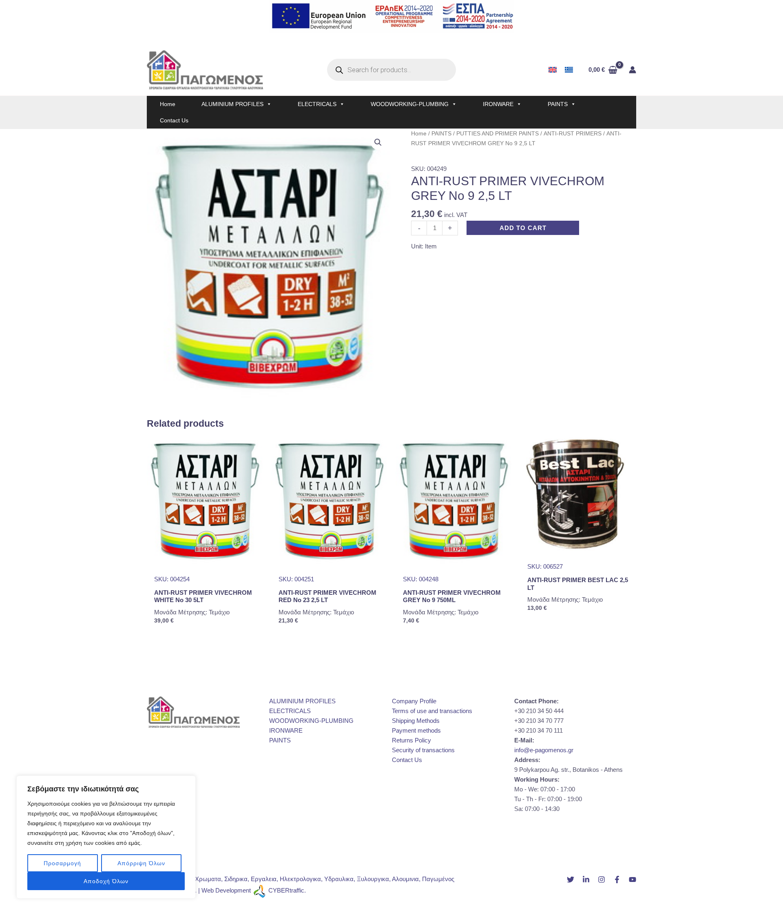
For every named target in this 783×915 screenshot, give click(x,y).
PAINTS (558, 104)
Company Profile (414, 701)
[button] (378, 142)
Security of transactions (423, 750)
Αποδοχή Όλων (106, 881)
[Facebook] (617, 879)
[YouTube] (632, 879)
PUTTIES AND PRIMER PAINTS (497, 134)
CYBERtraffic (286, 890)
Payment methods (416, 730)
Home (167, 104)
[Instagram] (601, 879)
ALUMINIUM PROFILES (232, 104)
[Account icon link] (632, 69)
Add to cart (523, 227)
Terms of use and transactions (432, 710)
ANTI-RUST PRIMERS (573, 134)
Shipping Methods (416, 720)
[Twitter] (570, 879)
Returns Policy (411, 740)
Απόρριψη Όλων (141, 863)
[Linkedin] (586, 879)
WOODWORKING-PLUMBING (410, 104)
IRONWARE (498, 104)
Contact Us (174, 120)
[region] (106, 837)
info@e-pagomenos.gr (543, 750)
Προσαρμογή (62, 863)
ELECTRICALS (317, 104)
